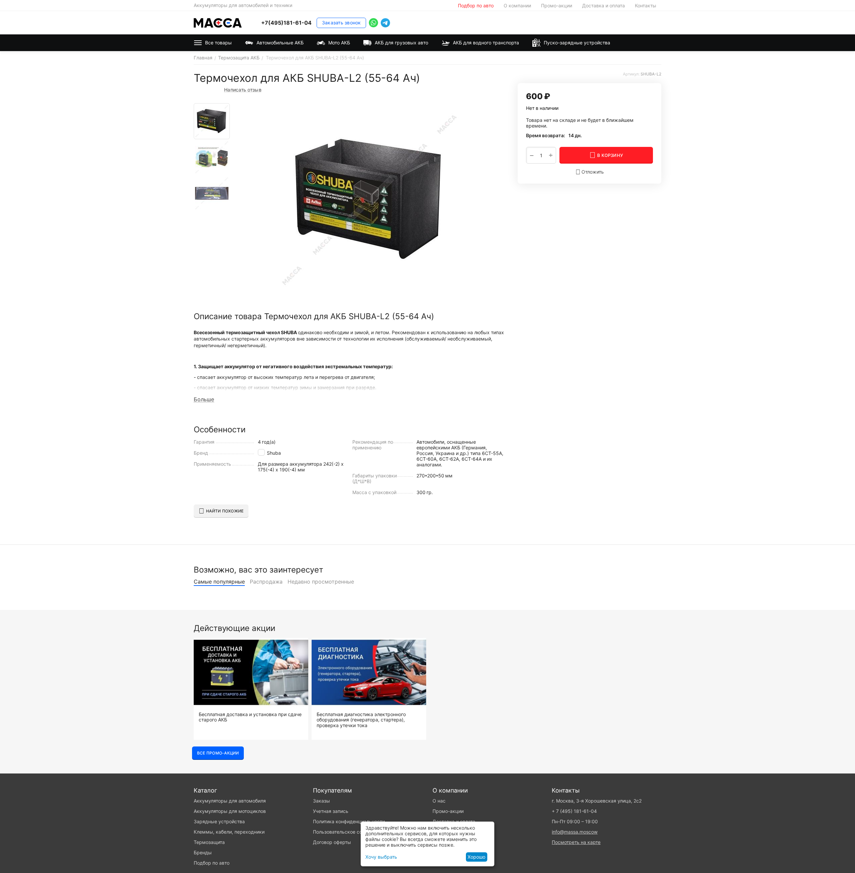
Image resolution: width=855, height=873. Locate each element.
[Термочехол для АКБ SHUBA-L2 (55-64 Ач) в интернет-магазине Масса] (369, 200)
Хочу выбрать (381, 857)
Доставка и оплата (603, 5)
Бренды (203, 852)
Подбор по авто (476, 5)
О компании (517, 5)
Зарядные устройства (219, 821)
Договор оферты (332, 842)
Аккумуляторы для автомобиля (230, 801)
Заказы (321, 801)
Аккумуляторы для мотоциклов (230, 811)
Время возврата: (545, 135)
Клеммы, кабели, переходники (229, 832)
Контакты (645, 5)
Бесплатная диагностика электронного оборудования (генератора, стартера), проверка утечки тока (361, 720)
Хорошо (476, 857)
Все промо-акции (218, 752)
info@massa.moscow (574, 832)
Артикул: (631, 73)
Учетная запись (330, 811)
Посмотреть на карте (576, 842)
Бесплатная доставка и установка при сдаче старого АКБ (250, 717)
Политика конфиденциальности (349, 821)
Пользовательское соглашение (348, 832)
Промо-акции (556, 5)
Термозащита (209, 842)
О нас (439, 801)
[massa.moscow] (218, 22)
